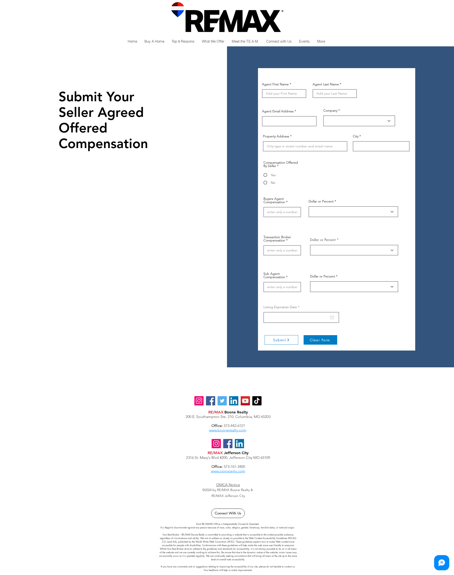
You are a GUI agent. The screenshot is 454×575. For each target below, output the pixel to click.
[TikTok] (257, 400)
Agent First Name (275, 84)
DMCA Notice (228, 485)
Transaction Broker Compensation (277, 238)
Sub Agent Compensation (274, 275)
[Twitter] (222, 400)
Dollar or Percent (321, 201)
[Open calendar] (332, 317)
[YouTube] (245, 400)
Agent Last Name (326, 84)
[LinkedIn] (239, 443)
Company (330, 110)
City (355, 136)
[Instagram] (216, 443)
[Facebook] (227, 443)
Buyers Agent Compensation (274, 200)
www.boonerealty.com (227, 430)
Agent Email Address (278, 111)
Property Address (276, 136)
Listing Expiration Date (282, 307)
